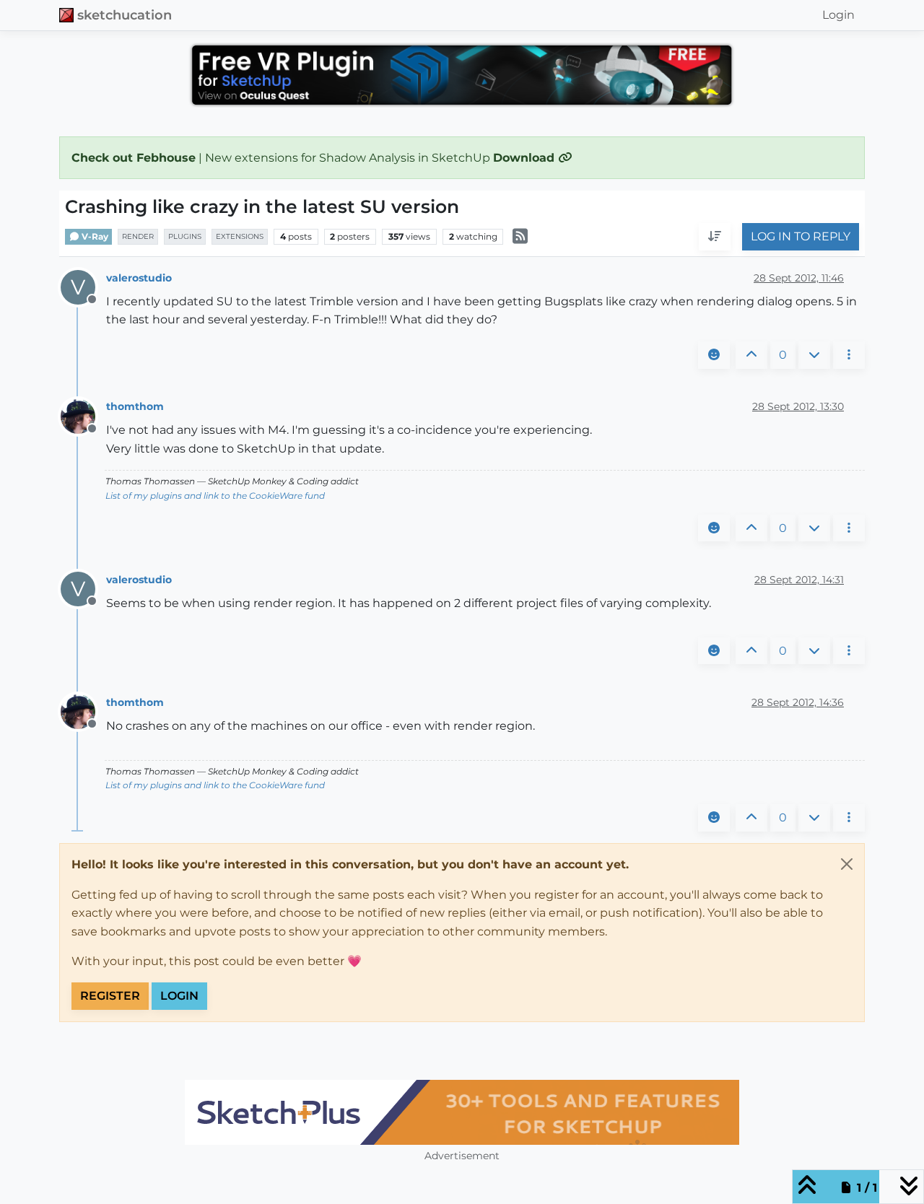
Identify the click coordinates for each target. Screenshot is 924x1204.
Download (525, 158)
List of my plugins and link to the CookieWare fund (215, 495)
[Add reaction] (714, 355)
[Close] (846, 864)
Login (179, 996)
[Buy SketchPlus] (462, 1112)
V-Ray (93, 236)
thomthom (135, 406)
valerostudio (139, 277)
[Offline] (83, 415)
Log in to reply (800, 237)
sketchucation (124, 14)
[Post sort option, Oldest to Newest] (715, 237)
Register (110, 996)
